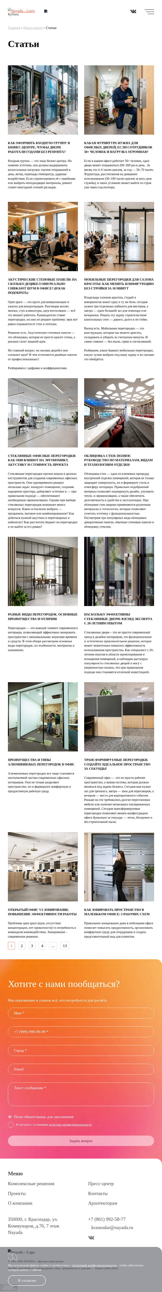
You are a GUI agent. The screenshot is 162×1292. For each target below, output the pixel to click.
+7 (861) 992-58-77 (107, 1219)
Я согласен (27, 1280)
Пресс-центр (32, 28)
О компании (20, 1203)
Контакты (98, 1193)
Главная (14, 28)
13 (65, 946)
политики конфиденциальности (70, 1124)
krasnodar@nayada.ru (112, 1227)
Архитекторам (102, 1203)
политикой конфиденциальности (94, 1265)
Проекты (17, 1193)
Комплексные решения (31, 1183)
